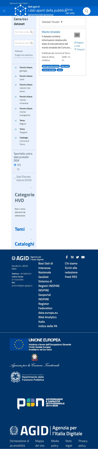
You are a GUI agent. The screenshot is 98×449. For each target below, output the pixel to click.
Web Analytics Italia (47, 319)
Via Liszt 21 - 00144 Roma (20, 267)
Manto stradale (51, 32)
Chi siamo (71, 263)
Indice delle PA (47, 326)
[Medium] (72, 256)
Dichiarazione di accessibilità (19, 443)
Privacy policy (83, 443)
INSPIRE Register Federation (45, 303)
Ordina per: (19, 51)
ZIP (77, 35)
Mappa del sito (39, 443)
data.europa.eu (48, 313)
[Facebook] (67, 256)
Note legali (68, 443)
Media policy (55, 443)
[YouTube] (83, 256)
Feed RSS (71, 277)
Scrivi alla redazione (71, 270)
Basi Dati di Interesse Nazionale (45, 268)
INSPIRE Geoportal (44, 292)
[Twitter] (77, 256)
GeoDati (43, 277)
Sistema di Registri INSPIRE (49, 283)
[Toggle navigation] (4, 10)
